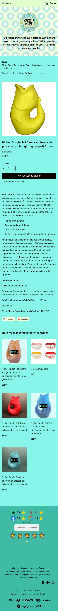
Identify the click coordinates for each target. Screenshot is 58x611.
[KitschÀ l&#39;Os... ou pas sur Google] (48, 583)
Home (4, 62)
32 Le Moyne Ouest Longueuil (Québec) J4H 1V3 (25, 311)
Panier (52, 3)
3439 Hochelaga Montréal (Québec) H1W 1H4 (24, 300)
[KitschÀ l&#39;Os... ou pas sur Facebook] (43, 583)
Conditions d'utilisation (16, 572)
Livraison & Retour (37, 568)
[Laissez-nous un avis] (27, 538)
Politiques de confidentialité (38, 572)
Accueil (5, 73)
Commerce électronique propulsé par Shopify (28, 594)
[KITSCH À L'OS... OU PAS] (27, 542)
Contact (24, 568)
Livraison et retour (10, 280)
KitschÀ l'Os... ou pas (31, 591)
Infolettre (15, 568)
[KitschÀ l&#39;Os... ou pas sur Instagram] (53, 583)
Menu (8, 3)
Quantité (5, 164)
